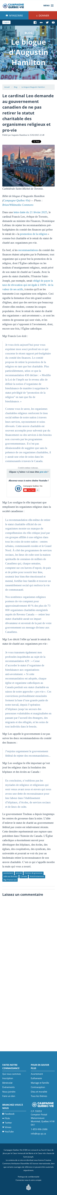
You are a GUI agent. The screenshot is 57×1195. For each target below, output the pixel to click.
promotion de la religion (33, 233)
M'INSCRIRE (16, 15)
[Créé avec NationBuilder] (28, 1187)
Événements (8, 1087)
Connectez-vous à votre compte (28, 1180)
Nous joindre (8, 1091)
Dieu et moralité (39, 1091)
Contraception (38, 1087)
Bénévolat (7, 1082)
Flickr (7, 1118)
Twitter (8, 1122)
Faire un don (8, 1096)
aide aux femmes (11, 876)
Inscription (7, 1078)
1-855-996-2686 (39, 1129)
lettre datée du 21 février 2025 (30, 212)
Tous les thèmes (39, 1096)
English (6, 22)
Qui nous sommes (11, 1073)
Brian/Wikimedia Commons (17, 204)
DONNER (43, 15)
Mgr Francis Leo (10, 879)
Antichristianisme (37, 876)
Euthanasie (36, 1078)
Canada (24, 876)
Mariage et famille (40, 1082)
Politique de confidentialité (28, 1177)
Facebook (9, 1113)
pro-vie (43, 471)
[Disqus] (28, 934)
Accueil (7, 87)
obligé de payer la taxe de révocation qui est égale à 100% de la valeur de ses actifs (27, 285)
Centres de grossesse (33, 873)
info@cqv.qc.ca (38, 1133)
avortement (8, 873)
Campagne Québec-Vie (16, 200)
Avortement (37, 1073)
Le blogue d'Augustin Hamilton (33, 87)
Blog (15, 87)
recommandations (28, 250)
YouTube (9, 1131)
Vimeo (8, 1127)
